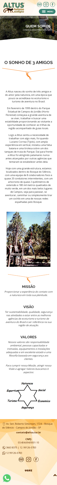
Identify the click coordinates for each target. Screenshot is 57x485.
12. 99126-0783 (28, 447)
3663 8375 (11, 447)
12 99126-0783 (14, 452)
